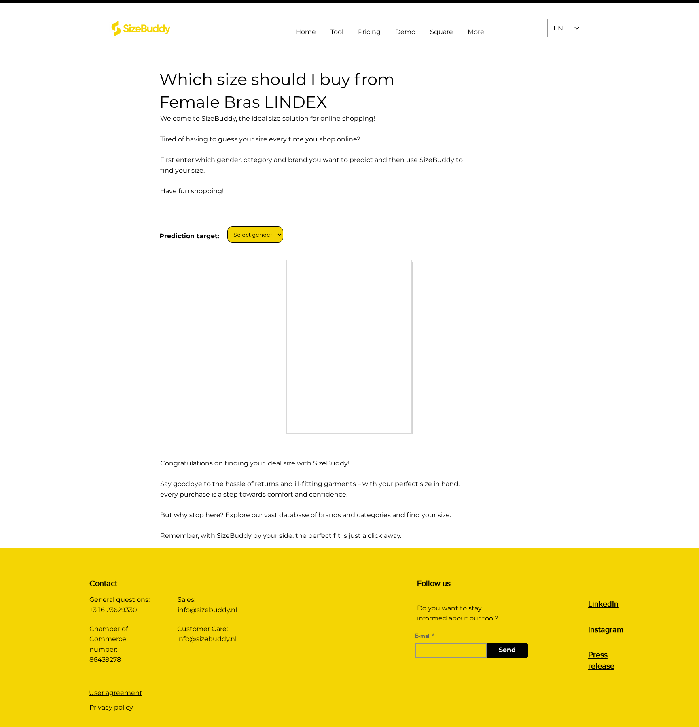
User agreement (115, 693)
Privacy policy (111, 707)
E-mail (422, 636)
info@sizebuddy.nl (207, 610)
